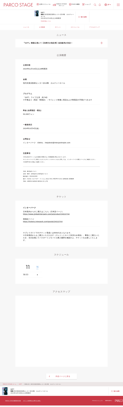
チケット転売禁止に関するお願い (32, 400)
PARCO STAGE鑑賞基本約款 (13, 400)
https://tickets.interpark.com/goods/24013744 (43, 222)
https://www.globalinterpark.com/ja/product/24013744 (46, 214)
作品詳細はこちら (46, 21)
